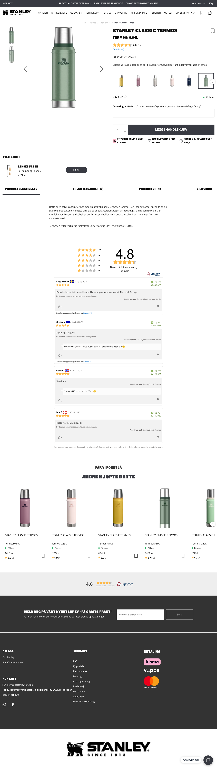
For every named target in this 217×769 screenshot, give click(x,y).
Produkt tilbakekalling (84, 701)
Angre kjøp (78, 696)
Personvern (79, 691)
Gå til (76, 170)
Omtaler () (118, 49)
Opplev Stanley (185, 12)
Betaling (77, 676)
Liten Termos (105, 22)
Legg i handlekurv (171, 129)
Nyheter (43, 12)
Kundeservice (198, 3)
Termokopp (92, 12)
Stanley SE (87, 313)
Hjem (84, 22)
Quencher (76, 12)
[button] (108, 584)
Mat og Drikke (139, 12)
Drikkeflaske (59, 12)
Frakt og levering (81, 681)
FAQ (211, 3)
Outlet (168, 12)
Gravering (121, 12)
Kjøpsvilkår (78, 666)
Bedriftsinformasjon (13, 662)
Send (179, 614)
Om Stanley (8, 657)
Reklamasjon (79, 686)
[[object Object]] (125, 97)
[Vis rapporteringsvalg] (158, 306)
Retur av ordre (80, 671)
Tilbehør (155, 12)
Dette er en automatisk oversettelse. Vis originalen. (76, 296)
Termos (106, 12)
